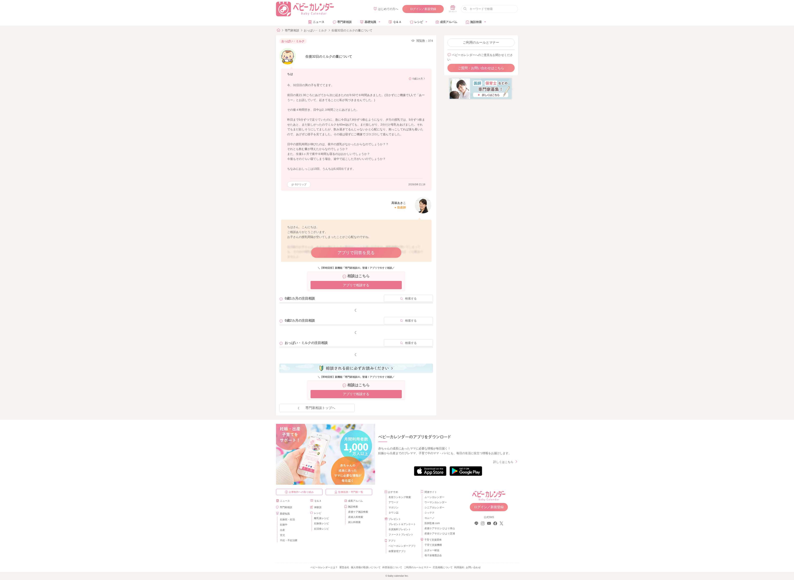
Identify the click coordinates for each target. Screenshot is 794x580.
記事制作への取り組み (301, 492)
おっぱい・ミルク (315, 30)
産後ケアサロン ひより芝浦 (439, 533)
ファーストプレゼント (401, 534)
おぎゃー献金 (432, 550)
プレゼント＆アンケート (402, 524)
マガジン (393, 507)
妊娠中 (283, 524)
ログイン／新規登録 (423, 9)
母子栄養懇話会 (433, 555)
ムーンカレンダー (434, 497)
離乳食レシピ (321, 518)
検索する (411, 298)
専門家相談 (344, 22)
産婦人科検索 (355, 517)
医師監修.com (432, 523)
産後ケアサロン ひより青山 (439, 528)
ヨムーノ (429, 518)
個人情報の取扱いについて (366, 567)
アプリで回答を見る (356, 252)
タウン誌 (393, 512)
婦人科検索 (354, 522)
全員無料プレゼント (400, 529)
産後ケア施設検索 (358, 511)
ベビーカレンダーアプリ (402, 545)
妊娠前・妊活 (287, 519)
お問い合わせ (473, 567)
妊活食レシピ (321, 528)
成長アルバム (448, 22)
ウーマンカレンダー (436, 502)
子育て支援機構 (433, 544)
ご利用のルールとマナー (481, 42)
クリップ (300, 184)
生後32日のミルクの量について (351, 30)
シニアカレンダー (434, 507)
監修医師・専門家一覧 (350, 492)
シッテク (429, 512)
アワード (393, 502)
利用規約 (459, 567)
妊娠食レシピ (321, 523)
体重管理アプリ (397, 551)
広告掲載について (443, 567)
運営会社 (344, 567)
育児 (282, 535)
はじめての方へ (388, 9)
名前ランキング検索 (400, 497)
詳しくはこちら (503, 462)
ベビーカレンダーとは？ (324, 567)
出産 (282, 530)
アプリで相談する (356, 285)
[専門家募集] (481, 88)
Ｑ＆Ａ (397, 22)
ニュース (318, 22)
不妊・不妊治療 (288, 540)
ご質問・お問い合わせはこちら (481, 68)
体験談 (318, 507)
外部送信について (392, 567)
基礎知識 (370, 22)
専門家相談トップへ (320, 408)
